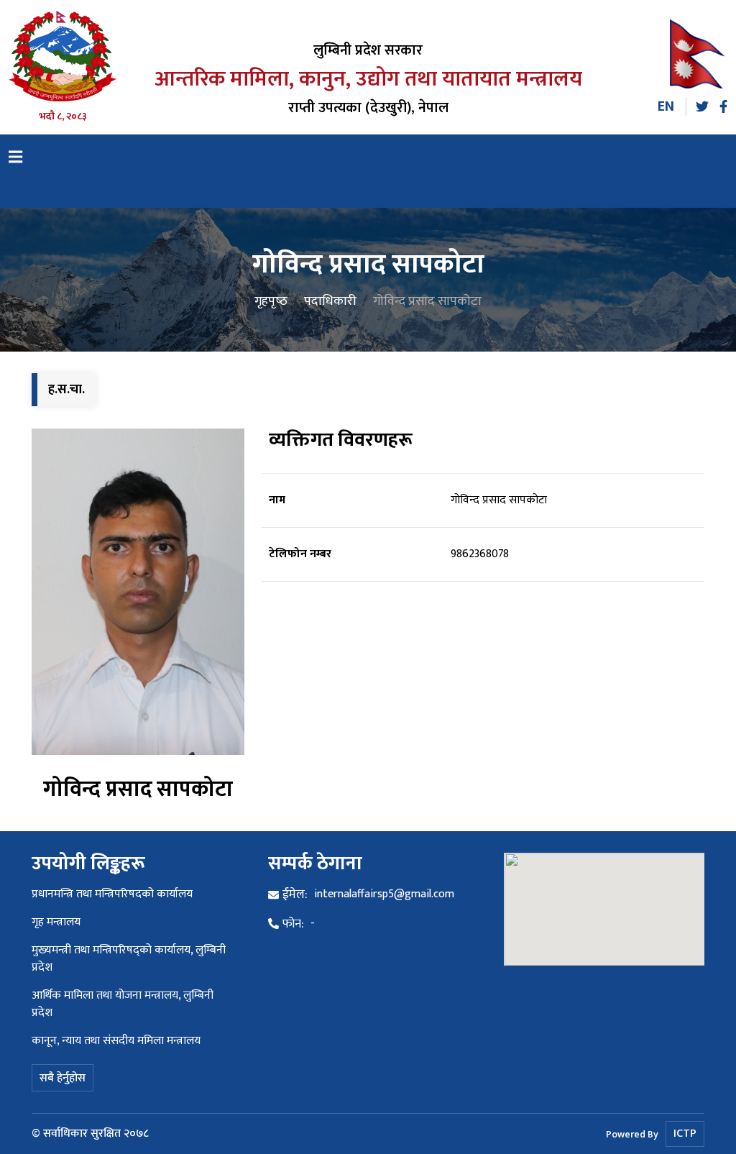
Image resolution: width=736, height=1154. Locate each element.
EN (666, 106)
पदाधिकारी (330, 300)
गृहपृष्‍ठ (271, 300)
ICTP (684, 1133)
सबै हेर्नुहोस (63, 1078)
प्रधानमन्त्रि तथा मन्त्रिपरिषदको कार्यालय (112, 894)
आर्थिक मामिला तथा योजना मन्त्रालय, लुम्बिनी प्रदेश (122, 1004)
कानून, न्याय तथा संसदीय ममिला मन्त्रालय (116, 1040)
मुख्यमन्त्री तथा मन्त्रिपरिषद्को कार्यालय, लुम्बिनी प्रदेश (129, 958)
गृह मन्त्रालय (56, 922)
